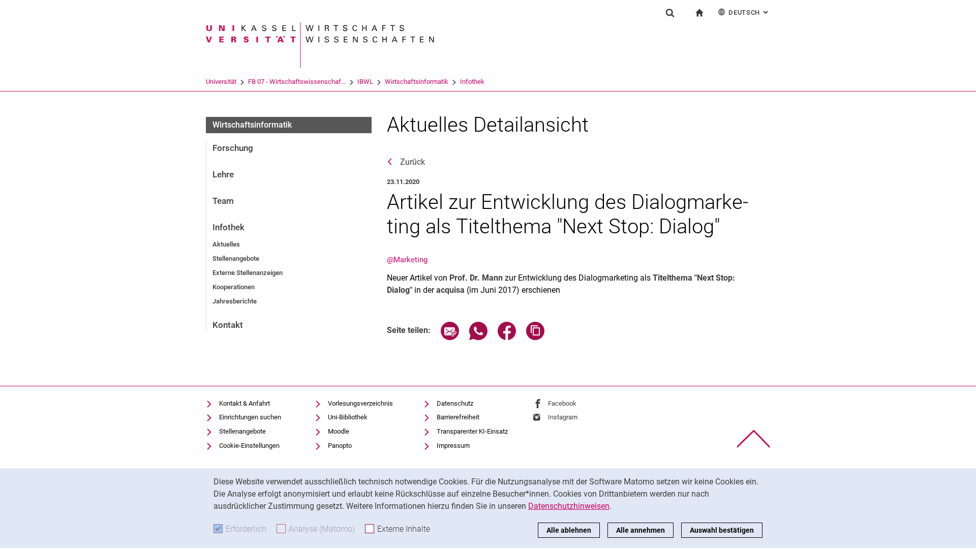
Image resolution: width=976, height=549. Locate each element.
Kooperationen (233, 287)
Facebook (562, 403)
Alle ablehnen (568, 530)
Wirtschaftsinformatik (416, 81)
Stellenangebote (235, 258)
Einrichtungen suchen (250, 417)
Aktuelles (226, 244)
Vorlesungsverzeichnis (360, 403)
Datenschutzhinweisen (568, 506)
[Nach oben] (753, 439)
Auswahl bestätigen (722, 530)
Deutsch (749, 12)
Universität (221, 81)
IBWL (365, 81)
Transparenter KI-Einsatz (472, 431)
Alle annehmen (640, 530)
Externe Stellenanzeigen (247, 273)
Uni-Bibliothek (348, 417)
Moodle (338, 431)
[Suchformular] (670, 13)
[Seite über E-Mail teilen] (450, 337)
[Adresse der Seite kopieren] (535, 337)
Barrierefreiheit (458, 417)
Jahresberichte (234, 301)
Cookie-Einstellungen (249, 445)
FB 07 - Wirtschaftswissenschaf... (297, 81)
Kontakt (227, 325)
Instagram (562, 417)
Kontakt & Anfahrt (244, 403)
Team (223, 201)
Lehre (223, 174)
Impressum (453, 445)
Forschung (232, 148)
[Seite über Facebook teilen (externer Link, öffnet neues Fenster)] (507, 337)
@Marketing (407, 259)
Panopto (340, 445)
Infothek (472, 81)
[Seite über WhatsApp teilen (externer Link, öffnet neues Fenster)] (478, 337)
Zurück (412, 162)
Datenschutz (455, 403)
